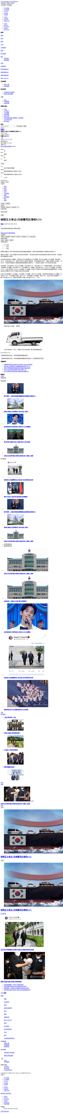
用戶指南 (6, 121)
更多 (2, 712)
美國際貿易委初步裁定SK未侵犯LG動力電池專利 (18, 364)
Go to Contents (5, 1)
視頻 (2, 63)
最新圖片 (6, 58)
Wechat (6, 25)
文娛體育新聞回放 (9, 1038)
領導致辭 (6, 114)
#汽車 (2, 128)
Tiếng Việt (6, 1090)
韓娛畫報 (6, 60)
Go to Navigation (13, 1)
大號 (7, 248)
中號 (7, 246)
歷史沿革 (6, 116)
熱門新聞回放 (5, 69)
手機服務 (6, 101)
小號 (7, 245)
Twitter (6, 28)
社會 (2, 44)
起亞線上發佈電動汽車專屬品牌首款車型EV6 (17, 366)
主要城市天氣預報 (9, 92)
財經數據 (6, 86)
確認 (2, 215)
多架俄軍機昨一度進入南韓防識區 (14, 984)
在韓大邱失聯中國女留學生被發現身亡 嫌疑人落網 (15, 803)
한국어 (6, 1081)
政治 (2, 38)
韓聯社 (3, 129)
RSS (5, 100)
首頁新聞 (3, 913)
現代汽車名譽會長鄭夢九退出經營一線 (15, 369)
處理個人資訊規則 (6, 1093)
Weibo (5, 23)
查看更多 (6, 136)
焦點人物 (6, 84)
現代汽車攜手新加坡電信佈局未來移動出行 (16, 371)
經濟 (2, 41)
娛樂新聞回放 (5, 72)
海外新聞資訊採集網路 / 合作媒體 (13, 118)
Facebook (6, 26)
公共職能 (6, 112)
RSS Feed (6, 29)
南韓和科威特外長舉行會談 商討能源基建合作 (17, 990)
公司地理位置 (8, 119)
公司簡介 (6, 111)
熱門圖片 (3, 714)
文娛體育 (3, 47)
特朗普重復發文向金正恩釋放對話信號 (15, 986)
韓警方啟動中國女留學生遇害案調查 (11, 981)
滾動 (2, 35)
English (6, 1083)
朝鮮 (2, 50)
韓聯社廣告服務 (8, 94)
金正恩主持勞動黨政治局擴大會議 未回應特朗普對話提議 (17, 949)
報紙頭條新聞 (5, 75)
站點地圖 (6, 103)
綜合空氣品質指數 (6, 146)
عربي (5, 1086)
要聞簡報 (6, 1046)
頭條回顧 (3, 66)
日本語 (6, 1084)
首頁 (5, 109)
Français (6, 1089)
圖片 (2, 56)
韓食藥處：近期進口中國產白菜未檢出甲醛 (16, 988)
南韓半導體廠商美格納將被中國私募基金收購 (17, 368)
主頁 (2, 993)
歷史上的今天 (5, 78)
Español (6, 1087)
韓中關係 (3, 53)
